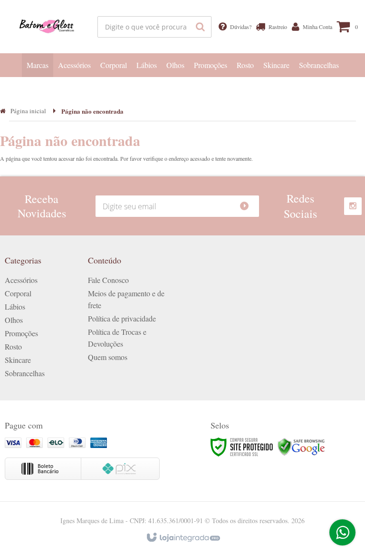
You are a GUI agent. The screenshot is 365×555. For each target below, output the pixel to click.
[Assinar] (248, 206)
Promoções (21, 333)
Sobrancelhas (25, 373)
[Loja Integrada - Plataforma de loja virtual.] (182, 538)
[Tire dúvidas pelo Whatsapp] (342, 532)
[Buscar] (200, 27)
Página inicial (28, 111)
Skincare (18, 360)
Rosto (13, 346)
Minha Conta (316, 26)
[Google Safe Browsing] (301, 446)
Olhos (14, 320)
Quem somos (107, 357)
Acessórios (21, 280)
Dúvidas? (239, 26)
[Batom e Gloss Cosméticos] (47, 26)
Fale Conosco (108, 280)
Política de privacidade (122, 318)
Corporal (18, 293)
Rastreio (277, 26)
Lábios (15, 307)
